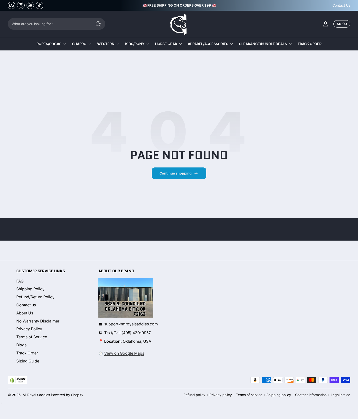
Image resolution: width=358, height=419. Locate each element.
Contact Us (341, 5)
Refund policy (194, 395)
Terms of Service (31, 337)
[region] (179, 5)
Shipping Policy (30, 289)
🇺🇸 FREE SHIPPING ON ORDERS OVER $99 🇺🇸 (179, 5)
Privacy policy (220, 395)
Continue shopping (176, 173)
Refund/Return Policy (35, 297)
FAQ (20, 281)
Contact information (311, 395)
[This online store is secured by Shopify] (17, 380)
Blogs (21, 344)
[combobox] (49, 24)
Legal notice (340, 395)
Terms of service (249, 395)
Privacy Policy (29, 329)
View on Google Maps (124, 353)
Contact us (26, 304)
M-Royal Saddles (36, 395)
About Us (24, 313)
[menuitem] (53, 281)
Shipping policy (278, 395)
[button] (340, 24)
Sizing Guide (27, 361)
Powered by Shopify (67, 395)
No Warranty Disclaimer (37, 321)
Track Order (27, 353)
